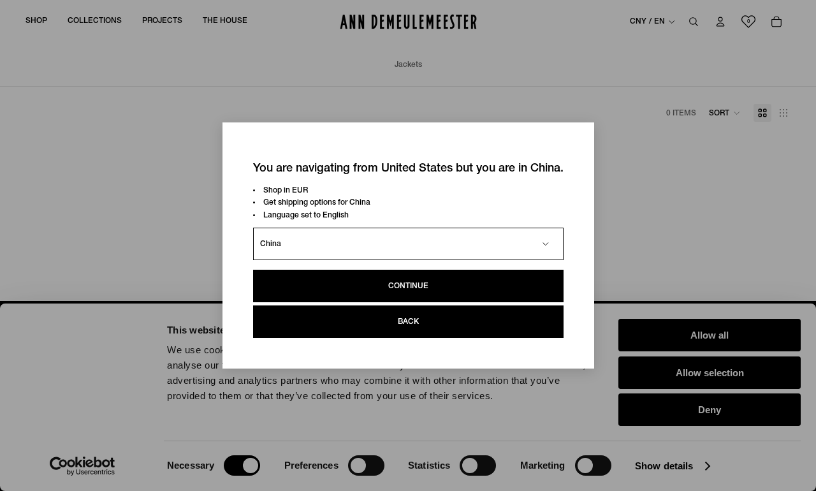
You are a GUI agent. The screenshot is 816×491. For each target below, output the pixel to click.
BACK (408, 321)
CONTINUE (408, 285)
